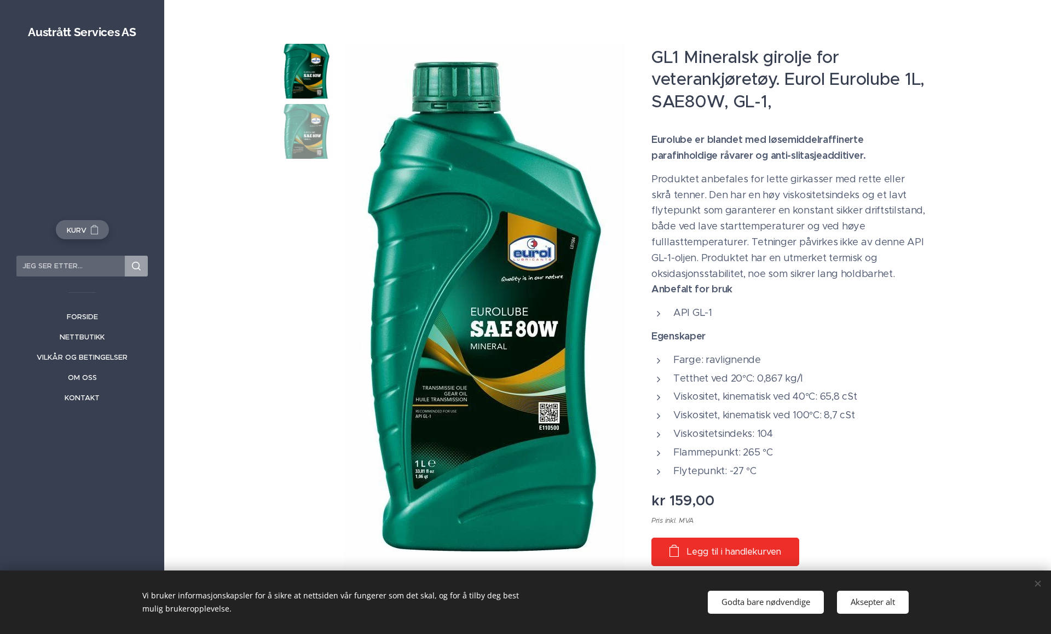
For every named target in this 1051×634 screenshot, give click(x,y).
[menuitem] (82, 316)
